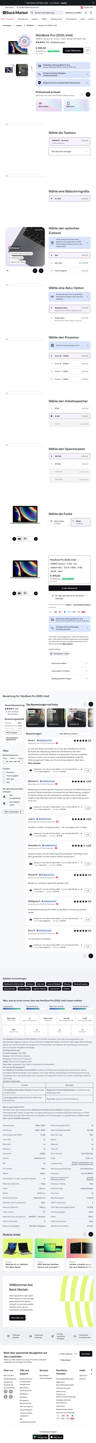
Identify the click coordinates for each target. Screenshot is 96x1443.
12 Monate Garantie (63, 1388)
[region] (63, 105)
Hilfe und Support (26, 1406)
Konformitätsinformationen (82, 604)
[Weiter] (36, 539)
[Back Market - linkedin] (11, 1391)
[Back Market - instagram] (5, 1391)
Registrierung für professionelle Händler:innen (26, 1381)
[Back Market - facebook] (5, 1397)
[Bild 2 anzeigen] (9, 270)
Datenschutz (61, 1391)
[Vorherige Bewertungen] (84, 956)
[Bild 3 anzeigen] (30, 539)
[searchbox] (48, 12)
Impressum (60, 1406)
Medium (82, 1379)
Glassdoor (83, 1375)
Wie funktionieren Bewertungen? (12, 738)
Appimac (69, 604)
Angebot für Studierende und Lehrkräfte (9, 1385)
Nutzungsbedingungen (65, 1379)
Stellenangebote (10, 1379)
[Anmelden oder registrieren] (85, 12)
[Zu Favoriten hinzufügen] (87, 50)
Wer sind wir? (9, 1375)
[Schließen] (93, 3)
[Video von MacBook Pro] (22, 70)
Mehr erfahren (67, 644)
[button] (24, 41)
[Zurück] (14, 539)
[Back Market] (15, 12)
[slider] (5, 761)
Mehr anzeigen (34, 763)
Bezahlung (24, 1394)
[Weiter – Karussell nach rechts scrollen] (88, 94)
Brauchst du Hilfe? (73, 12)
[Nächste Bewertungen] (91, 956)
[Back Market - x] (11, 1397)
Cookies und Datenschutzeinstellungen (66, 1395)
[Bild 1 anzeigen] (7, 270)
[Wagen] (91, 12)
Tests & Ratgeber (26, 1410)
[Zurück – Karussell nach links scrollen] (82, 94)
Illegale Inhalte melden (64, 1409)
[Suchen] (32, 13)
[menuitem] (23, 19)
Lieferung (23, 1397)
